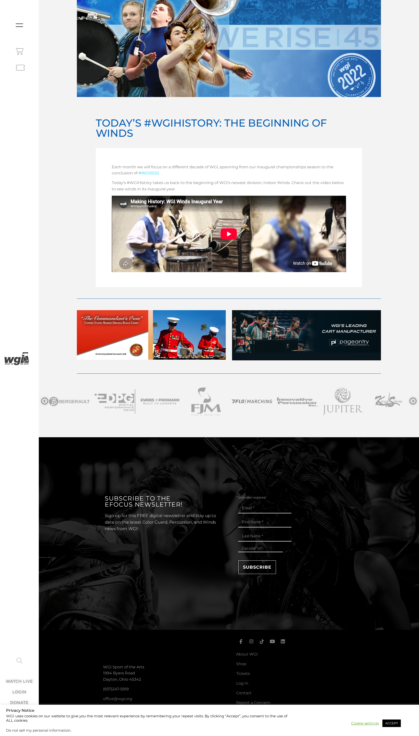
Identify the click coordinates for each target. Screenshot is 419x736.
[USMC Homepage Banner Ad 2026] (151, 358)
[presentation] (44, 401)
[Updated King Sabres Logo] (296, 401)
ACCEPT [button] (391, 723)
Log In (242, 683)
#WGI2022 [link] (148, 173)
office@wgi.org (117, 698)
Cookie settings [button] (365, 723)
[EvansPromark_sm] (68, 401)
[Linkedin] (283, 641)
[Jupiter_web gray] (251, 401)
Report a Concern (253, 702)
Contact (244, 693)
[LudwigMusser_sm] (342, 401)
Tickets (243, 673)
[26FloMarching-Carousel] (160, 401)
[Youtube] (272, 641)
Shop (241, 664)
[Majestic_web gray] (388, 401)
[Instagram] (251, 641)
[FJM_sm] (114, 401)
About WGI (247, 654)
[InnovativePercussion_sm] (205, 401)
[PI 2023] (306, 359)
